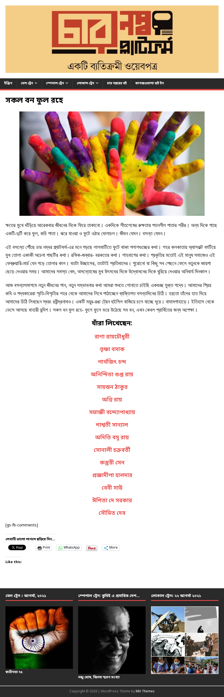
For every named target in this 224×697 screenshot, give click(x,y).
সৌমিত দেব (112, 513)
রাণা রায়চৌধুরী (112, 337)
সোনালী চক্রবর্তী (112, 450)
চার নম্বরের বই (117, 83)
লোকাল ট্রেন (85, 83)
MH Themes (145, 691)
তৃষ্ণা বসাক (112, 349)
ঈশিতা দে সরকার (112, 500)
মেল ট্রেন (27, 83)
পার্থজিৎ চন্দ (112, 362)
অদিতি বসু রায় (112, 437)
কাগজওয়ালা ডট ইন (149, 83)
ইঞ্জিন (8, 83)
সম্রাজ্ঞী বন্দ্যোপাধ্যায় (112, 412)
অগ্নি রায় (112, 400)
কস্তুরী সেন (112, 463)
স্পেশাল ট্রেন (55, 83)
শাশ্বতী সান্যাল (112, 425)
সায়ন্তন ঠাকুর (112, 387)
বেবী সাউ (112, 488)
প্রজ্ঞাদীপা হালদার (112, 475)
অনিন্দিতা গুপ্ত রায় (112, 374)
